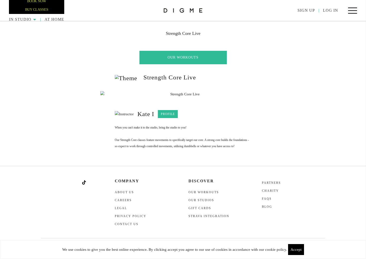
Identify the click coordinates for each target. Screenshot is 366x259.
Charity (270, 191)
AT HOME (54, 19)
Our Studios (201, 200)
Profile (168, 114)
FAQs (267, 198)
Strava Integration (208, 216)
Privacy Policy (130, 216)
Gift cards (199, 208)
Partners (271, 183)
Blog (267, 206)
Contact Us (126, 224)
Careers (123, 200)
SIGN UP (306, 10)
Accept (296, 250)
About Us (124, 192)
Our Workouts (183, 57)
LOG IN (330, 10)
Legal (121, 208)
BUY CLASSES (36, 9)
